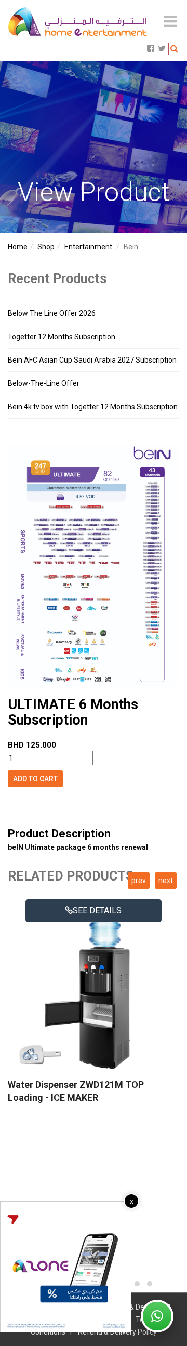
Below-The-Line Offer (43, 383)
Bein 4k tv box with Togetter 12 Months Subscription (93, 407)
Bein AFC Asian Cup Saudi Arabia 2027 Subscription (92, 360)
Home (18, 247)
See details (97, 910)
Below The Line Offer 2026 (52, 313)
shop (46, 247)
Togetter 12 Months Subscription (61, 336)
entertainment (88, 247)
